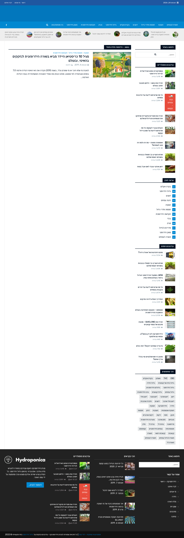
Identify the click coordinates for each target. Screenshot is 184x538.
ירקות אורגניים (148, 415)
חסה (165, 415)
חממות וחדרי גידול (148, 25)
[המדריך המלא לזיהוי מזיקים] (170, 301)
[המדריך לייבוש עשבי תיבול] (117, 34)
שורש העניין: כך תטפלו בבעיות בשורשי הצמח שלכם (150, 155)
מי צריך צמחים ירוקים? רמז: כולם (149, 346)
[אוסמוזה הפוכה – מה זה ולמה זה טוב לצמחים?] (170, 145)
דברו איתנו (8, 3)
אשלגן (158, 378)
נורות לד (161, 424)
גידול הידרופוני (111, 25)
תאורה (149, 433)
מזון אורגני (161, 419)
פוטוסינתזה (170, 429)
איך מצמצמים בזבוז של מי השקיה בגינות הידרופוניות (72, 33)
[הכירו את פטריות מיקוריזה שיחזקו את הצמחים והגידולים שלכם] (170, 118)
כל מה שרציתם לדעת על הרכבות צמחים (149, 96)
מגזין (100, 25)
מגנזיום (171, 419)
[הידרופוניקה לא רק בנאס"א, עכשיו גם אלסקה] (170, 336)
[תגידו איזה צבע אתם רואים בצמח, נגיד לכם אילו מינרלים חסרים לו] (29, 34)
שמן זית (173, 506)
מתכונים (173, 511)
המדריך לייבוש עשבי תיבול (101, 34)
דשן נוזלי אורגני (168, 401)
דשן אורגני (164, 397)
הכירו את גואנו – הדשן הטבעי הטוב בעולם (151, 84)
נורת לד (152, 424)
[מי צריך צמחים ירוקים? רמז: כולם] (170, 348)
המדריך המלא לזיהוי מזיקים (151, 299)
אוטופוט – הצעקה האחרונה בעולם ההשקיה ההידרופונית (149, 311)
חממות (140, 410)
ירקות (159, 415)
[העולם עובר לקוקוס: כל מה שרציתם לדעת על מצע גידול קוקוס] (170, 130)
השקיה (160, 25)
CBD (172, 378)
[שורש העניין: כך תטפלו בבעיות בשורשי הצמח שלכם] (170, 157)
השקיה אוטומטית (168, 410)
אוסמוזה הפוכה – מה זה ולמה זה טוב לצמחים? (150, 143)
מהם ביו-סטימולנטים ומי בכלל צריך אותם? (150, 358)
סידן (143, 424)
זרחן (148, 410)
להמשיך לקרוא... (35, 485)
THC (165, 378)
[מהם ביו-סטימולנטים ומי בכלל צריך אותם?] (170, 359)
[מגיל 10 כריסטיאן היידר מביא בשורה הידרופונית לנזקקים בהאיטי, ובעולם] (112, 64)
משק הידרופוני (72, 25)
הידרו (172, 406)
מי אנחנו (17, 3)
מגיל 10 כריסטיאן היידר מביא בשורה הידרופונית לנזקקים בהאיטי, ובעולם (51, 59)
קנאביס (171, 433)
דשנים (135, 25)
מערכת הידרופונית (148, 419)
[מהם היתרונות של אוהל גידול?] (170, 254)
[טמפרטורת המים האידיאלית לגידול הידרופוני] (170, 73)
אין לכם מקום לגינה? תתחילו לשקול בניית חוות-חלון (160, 34)
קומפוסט (142, 429)
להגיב (68, 65)
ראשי (23, 3)
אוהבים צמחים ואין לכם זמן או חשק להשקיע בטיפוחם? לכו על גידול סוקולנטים (43, 34)
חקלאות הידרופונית (88, 25)
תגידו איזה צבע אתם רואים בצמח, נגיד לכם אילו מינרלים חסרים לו (14, 34)
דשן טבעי (153, 397)
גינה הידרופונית (143, 392)
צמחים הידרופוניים (155, 429)
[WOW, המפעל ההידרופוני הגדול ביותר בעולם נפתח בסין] (170, 277)
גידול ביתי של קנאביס (166, 383)
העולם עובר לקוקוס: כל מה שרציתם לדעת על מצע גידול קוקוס (151, 130)
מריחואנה (170, 424)
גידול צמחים (169, 392)
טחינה (173, 516)
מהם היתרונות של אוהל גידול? (150, 252)
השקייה (155, 410)
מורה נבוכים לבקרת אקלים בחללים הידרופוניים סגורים (131, 34)
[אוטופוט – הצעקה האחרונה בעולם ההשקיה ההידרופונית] (170, 312)
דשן (172, 397)
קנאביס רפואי (160, 433)
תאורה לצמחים (172, 25)
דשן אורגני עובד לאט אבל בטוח (150, 166)
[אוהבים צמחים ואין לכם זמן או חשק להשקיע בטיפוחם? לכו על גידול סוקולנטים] (58, 34)
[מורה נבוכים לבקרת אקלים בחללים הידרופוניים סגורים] (146, 34)
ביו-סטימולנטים (57, 25)
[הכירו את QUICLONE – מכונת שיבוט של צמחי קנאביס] (170, 324)
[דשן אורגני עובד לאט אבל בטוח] (170, 169)
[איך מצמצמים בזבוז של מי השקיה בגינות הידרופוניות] (88, 33)
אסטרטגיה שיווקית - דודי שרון (90, 534)
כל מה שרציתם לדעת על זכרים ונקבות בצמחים (150, 288)
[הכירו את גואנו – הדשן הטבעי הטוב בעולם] (170, 85)
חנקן (172, 415)
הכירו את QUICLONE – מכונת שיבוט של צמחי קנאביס (151, 323)
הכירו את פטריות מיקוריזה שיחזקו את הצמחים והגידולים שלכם (149, 117)
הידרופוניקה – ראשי (168, 481)
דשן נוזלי (144, 397)
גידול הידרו (151, 383)
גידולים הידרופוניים (153, 387)
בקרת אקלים (124, 25)
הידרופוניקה (162, 406)
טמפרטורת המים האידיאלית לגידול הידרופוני (151, 72)
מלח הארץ (172, 501)
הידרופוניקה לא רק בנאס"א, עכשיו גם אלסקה (151, 335)
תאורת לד (170, 442)
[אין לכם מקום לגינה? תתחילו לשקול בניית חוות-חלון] (175, 34)
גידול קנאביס (157, 392)
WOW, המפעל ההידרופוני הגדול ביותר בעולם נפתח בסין (150, 276)
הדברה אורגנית (146, 401)
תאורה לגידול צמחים (166, 438)
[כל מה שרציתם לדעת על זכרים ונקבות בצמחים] (170, 289)
